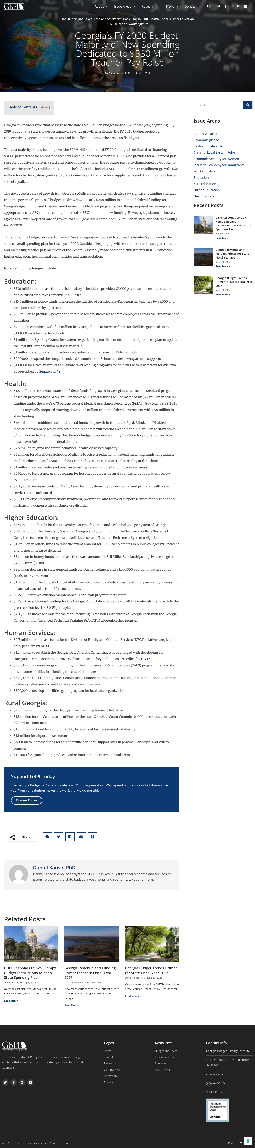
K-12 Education (117, 24)
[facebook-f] (227, 6)
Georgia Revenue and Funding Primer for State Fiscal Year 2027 (90, 973)
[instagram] (240, 6)
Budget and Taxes (80, 19)
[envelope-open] (246, 6)
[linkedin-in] (234, 6)
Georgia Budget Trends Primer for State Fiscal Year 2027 (151, 970)
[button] (47, 836)
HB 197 (146, 659)
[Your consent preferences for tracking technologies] (248, 1141)
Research (149, 6)
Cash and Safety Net (108, 19)
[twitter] (220, 6)
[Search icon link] (209, 6)
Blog (63, 19)
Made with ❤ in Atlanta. (240, 1143)
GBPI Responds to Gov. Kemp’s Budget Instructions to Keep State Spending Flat (30, 973)
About (99, 6)
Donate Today (26, 800)
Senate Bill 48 (49, 371)
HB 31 (121, 156)
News (170, 6)
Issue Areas (122, 6)
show (44, 107)
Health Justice (159, 19)
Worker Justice (138, 24)
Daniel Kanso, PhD (135, 19)
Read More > (11, 1000)
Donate (190, 6)
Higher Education (182, 19)
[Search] (247, 105)
